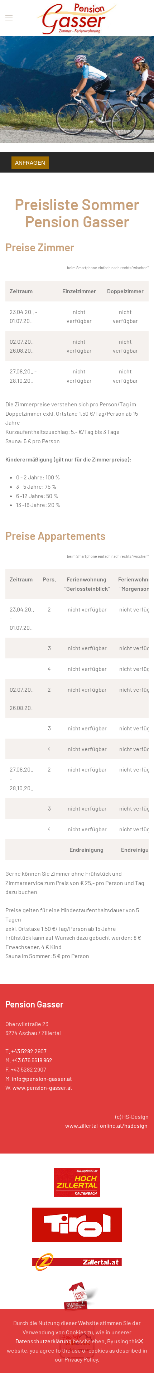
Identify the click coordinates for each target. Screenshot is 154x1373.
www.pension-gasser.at (42, 1087)
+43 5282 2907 (29, 1051)
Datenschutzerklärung (43, 1341)
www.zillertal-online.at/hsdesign (106, 1125)
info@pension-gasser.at (42, 1078)
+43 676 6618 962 (32, 1060)
